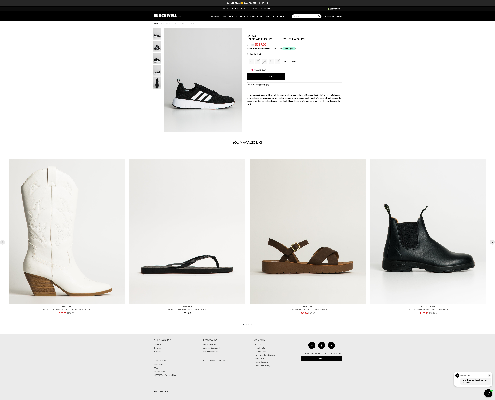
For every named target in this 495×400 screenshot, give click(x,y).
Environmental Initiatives (265, 355)
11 (271, 61)
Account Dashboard (211, 348)
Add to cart (266, 76)
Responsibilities (261, 351)
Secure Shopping (261, 362)
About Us (258, 344)
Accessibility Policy (262, 366)
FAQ (156, 368)
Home (155, 24)
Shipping (157, 344)
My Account (210, 340)
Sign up (321, 358)
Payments (158, 351)
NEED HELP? (160, 360)
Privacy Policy (260, 358)
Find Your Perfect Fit (162, 371)
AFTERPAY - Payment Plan (165, 375)
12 (278, 61)
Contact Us (158, 364)
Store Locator (260, 348)
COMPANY (259, 340)
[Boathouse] (334, 8)
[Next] (492, 242)
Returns (157, 348)
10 (264, 61)
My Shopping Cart (210, 351)
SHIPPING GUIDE (162, 340)
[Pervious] (2, 242)
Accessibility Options (215, 360)
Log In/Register (209, 344)
